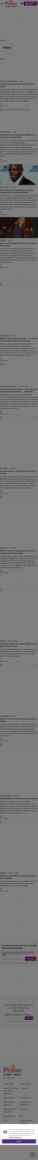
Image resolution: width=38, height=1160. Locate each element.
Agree (19, 1141)
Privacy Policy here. (15, 1137)
